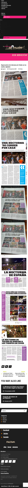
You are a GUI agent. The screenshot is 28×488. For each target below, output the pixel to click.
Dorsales (5, 419)
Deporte (4, 69)
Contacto (3, 15)
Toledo (4, 421)
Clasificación (4, 7)
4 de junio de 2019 (8, 401)
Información (4, 2)
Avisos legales (4, 471)
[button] (14, 20)
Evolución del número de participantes (10, 397)
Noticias (3, 13)
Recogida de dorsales (6, 5)
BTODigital (10, 483)
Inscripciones (4, 4)
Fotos (4, 10)
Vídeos (4, 11)
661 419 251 (6, 457)
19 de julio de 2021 (13, 69)
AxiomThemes (4, 486)
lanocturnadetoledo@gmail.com (10, 458)
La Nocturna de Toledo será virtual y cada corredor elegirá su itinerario (13, 387)
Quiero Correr (7, 17)
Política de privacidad (5, 466)
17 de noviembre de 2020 (9, 391)
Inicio (2, 0)
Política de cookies (5, 469)
